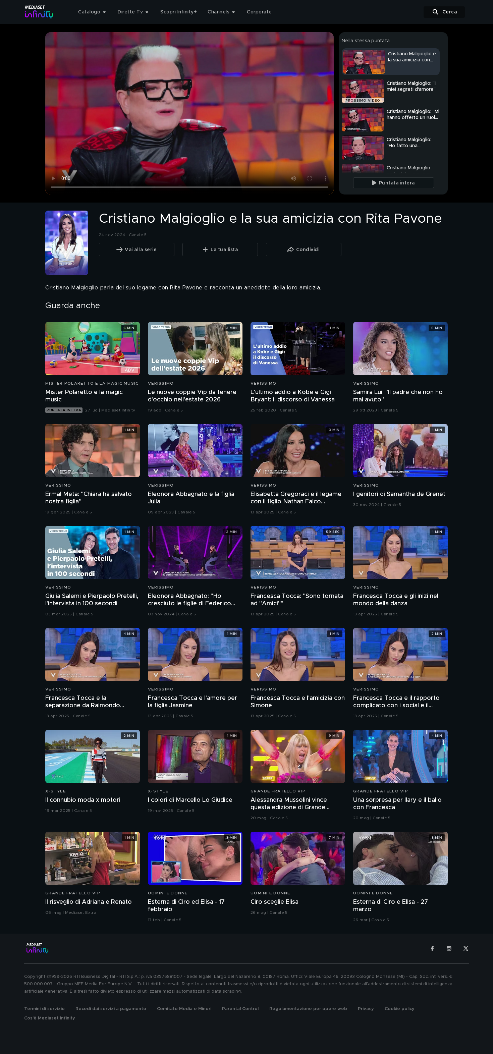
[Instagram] (449, 948)
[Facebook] (432, 948)
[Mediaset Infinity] (39, 12)
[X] (466, 948)
